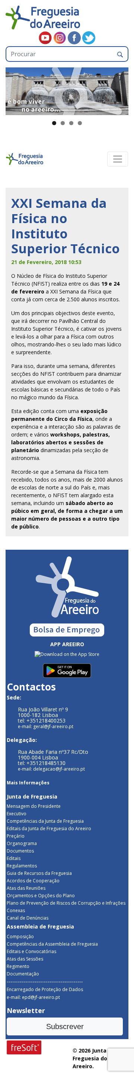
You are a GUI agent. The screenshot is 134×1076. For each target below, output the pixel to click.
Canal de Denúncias (27, 918)
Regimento (18, 966)
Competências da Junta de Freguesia (45, 821)
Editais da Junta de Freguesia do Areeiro (49, 828)
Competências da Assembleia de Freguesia (52, 944)
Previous (14, 89)
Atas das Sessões (25, 959)
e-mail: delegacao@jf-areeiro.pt (51, 769)
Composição (20, 936)
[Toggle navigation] (117, 159)
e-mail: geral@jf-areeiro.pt (45, 726)
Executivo (16, 813)
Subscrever (65, 1026)
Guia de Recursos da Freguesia (39, 873)
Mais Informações (28, 783)
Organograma (22, 843)
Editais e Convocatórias (31, 951)
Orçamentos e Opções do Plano (41, 895)
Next (119, 89)
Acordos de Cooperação (33, 880)
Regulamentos (22, 866)
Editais (13, 858)
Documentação (23, 974)
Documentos (20, 851)
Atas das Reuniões (26, 888)
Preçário (16, 836)
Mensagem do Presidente (34, 806)
